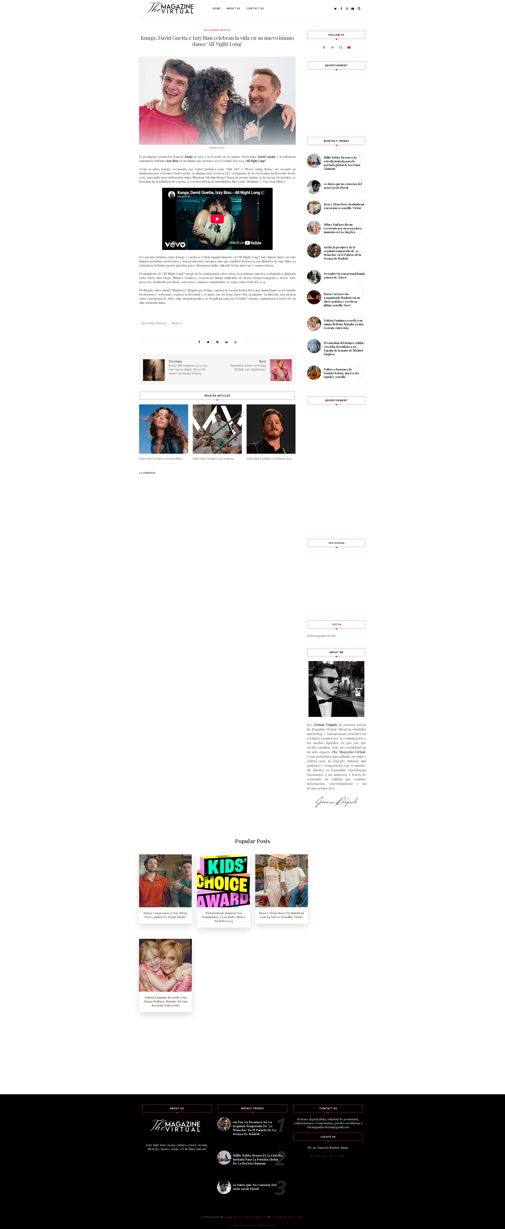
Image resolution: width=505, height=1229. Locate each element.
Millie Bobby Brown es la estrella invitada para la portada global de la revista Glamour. (342, 163)
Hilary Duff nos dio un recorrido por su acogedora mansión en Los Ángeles (343, 228)
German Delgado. (288, 1217)
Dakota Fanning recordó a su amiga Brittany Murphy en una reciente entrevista (343, 324)
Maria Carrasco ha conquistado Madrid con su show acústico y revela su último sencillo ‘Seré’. (342, 299)
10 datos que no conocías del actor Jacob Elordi (343, 186)
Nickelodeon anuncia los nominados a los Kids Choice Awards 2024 (223, 917)
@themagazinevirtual (321, 636)
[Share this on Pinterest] (217, 342)
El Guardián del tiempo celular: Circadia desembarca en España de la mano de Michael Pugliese (344, 348)
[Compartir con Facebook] (199, 342)
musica (177, 323)
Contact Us (255, 8)
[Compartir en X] (208, 342)
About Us (233, 8)
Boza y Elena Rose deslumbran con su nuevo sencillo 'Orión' (344, 206)
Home (217, 8)
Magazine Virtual (217, 30)
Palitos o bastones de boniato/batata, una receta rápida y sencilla (341, 373)
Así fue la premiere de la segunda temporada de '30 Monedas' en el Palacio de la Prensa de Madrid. (342, 252)
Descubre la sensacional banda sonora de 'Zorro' (344, 275)
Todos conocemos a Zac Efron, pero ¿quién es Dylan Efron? (165, 915)
